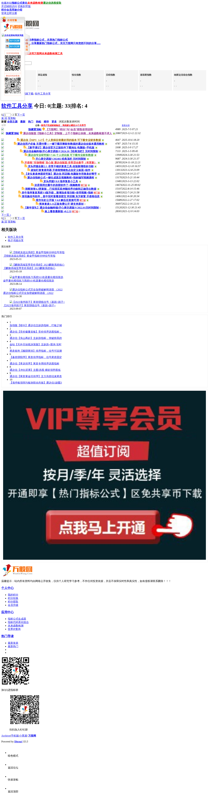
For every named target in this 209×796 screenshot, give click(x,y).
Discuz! (18, 741)
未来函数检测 (35, 2)
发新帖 (12, 118)
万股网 (32, 735)
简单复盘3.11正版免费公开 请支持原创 (61, 203)
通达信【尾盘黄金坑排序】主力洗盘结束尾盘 (36, 376)
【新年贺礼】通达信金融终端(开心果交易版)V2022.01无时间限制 (61, 207)
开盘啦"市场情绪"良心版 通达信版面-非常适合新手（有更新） (60, 162)
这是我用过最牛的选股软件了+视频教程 (57, 185)
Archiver (5, 735)
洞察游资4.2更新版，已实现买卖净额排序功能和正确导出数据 (60, 188)
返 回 (4, 118)
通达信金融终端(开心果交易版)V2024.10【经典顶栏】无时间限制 (60, 151)
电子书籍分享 (16, 240)
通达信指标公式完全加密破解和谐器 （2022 (28, 293)
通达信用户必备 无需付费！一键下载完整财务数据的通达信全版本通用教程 (60, 143)
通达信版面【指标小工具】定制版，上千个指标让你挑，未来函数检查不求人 (67, 133)
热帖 (38, 121)
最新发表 (13, 643)
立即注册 (12, 13)
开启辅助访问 (9, 6)
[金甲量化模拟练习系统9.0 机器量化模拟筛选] (36, 277)
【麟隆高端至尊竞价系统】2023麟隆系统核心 (29, 268)
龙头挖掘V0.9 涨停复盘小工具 (60, 181)
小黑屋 (23, 735)
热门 (30, 121)
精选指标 (38, 39)
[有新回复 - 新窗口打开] (18, 140)
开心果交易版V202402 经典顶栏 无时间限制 (61, 158)
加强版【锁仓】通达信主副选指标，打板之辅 (36, 325)
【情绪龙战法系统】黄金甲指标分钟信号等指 (29, 255)
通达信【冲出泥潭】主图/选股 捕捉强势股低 (35, 370)
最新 (22, 121)
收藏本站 (6, 2)
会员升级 (13, 605)
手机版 (15, 735)
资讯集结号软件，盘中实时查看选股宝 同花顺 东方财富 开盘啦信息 (61, 196)
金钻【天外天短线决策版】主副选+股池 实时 (35, 344)
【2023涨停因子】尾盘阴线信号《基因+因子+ (29, 305)
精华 (46, 121)
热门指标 (54, 43)
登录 (4, 13)
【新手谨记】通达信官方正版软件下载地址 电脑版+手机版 (60, 147)
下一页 (21, 114)
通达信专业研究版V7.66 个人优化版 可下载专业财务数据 (60, 155)
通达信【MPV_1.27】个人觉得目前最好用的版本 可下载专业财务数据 (60, 140)
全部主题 (12, 121)
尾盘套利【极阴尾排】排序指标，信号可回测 (36, 350)
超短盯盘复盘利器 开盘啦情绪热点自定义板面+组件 (60, 170)
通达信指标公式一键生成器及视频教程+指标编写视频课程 (60, 177)
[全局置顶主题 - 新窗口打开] (44, 129)
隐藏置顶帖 (34, 129)
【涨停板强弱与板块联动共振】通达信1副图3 (36, 382)
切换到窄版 (24, 6)
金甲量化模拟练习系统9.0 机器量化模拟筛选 (28, 280)
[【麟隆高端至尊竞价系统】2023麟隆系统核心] (37, 264)
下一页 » (6, 214)
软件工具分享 (43, 93)
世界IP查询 (14, 629)
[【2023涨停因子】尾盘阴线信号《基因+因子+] (37, 302)
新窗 (4, 121)
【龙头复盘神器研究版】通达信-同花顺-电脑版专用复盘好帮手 (61, 173)
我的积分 (13, 594)
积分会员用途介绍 (11, 9)
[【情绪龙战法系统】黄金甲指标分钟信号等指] (37, 252)
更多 (54, 121)
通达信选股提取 (52, 2)
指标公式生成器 (17, 618)
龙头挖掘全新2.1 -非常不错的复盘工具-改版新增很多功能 (61, 166)
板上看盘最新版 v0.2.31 (58, 211)
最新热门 (13, 646)
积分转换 (13, 598)
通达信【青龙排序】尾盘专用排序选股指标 (34, 363)
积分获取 (13, 601)
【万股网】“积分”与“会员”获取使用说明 (69, 129)
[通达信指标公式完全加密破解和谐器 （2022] (36, 289)
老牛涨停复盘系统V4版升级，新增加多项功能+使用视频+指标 (57, 192)
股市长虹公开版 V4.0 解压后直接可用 (57, 200)
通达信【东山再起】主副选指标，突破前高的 (36, 338)
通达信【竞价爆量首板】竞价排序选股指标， (36, 331)
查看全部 (126, 125)
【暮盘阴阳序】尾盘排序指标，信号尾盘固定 (36, 357)
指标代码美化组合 (18, 622)
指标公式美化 (19, 2)
